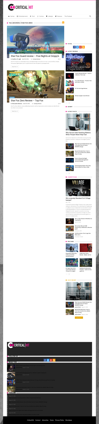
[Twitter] (77, 47)
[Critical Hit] (20, 2)
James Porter (70, 298)
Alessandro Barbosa (17, 103)
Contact (38, 420)
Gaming (12, 52)
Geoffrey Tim (15, 59)
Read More (14, 66)
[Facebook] (74, 47)
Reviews (38, 59)
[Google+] (80, 47)
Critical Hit (30, 420)
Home (8, 21)
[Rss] (83, 47)
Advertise (45, 420)
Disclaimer (68, 420)
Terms (52, 420)
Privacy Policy (59, 420)
